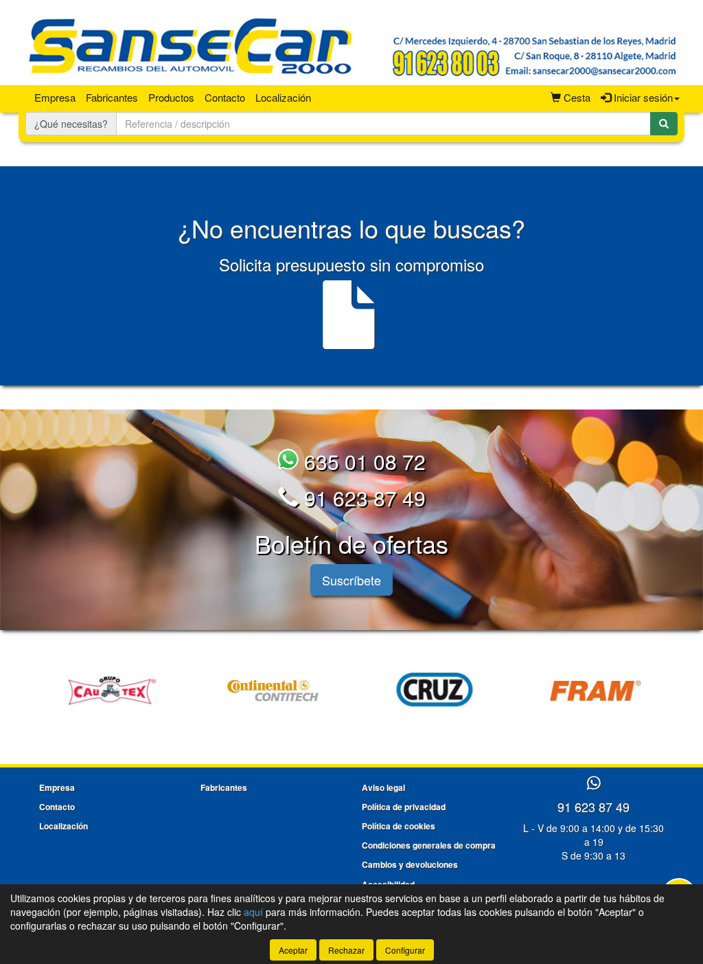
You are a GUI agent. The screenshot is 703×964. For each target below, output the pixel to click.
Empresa (55, 97)
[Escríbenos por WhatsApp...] (593, 784)
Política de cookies (398, 826)
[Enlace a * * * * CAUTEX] (111, 690)
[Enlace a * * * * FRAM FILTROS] (595, 690)
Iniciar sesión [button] (642, 97)
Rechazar (346, 950)
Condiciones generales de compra (429, 845)
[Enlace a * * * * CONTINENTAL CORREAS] (273, 690)
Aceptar (293, 950)
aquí (253, 912)
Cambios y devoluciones (410, 864)
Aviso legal (383, 787)
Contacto (225, 97)
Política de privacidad (404, 806)
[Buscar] (664, 123)
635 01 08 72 (362, 461)
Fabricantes (112, 97)
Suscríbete (351, 580)
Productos (171, 97)
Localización (283, 97)
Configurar (405, 950)
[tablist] (351, 688)
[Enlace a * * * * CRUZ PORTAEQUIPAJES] (434, 690)
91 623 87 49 (362, 498)
